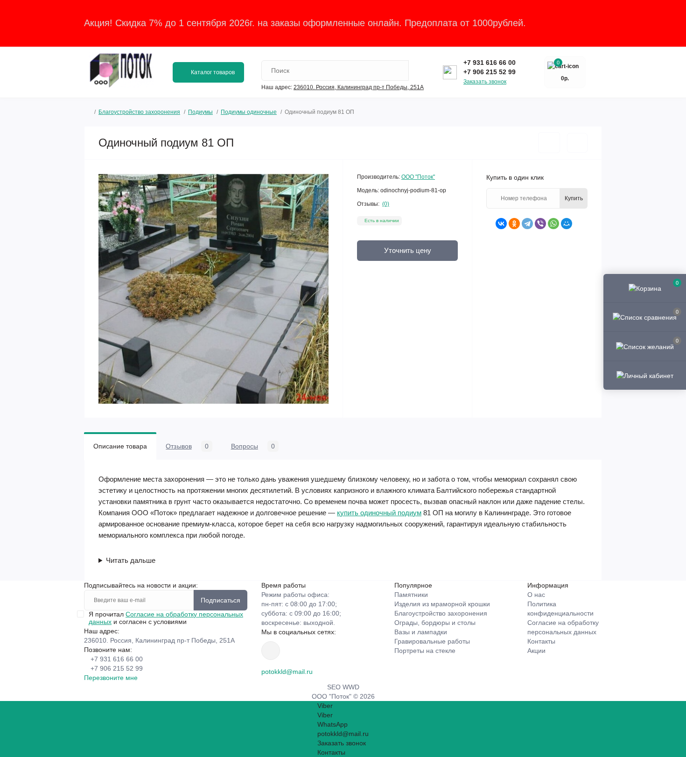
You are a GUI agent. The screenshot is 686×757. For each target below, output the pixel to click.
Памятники (411, 594)
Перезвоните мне (111, 677)
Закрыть (583, 23)
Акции (536, 650)
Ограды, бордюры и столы (435, 622)
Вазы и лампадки (420, 632)
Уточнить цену (407, 250)
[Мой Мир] (566, 223)
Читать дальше (130, 560)
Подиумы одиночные (249, 112)
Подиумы (200, 112)
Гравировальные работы (432, 641)
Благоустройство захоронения (139, 112)
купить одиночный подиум (379, 513)
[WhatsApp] (553, 223)
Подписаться (220, 600)
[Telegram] (527, 223)
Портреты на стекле (424, 650)
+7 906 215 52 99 (489, 72)
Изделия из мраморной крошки (442, 604)
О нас (536, 594)
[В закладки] (549, 142)
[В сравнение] (577, 143)
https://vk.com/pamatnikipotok (270, 650)
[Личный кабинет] (644, 375)
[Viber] (540, 223)
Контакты (541, 641)
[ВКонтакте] (501, 223)
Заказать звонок (484, 81)
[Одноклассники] (514, 223)
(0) (385, 204)
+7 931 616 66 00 (489, 62)
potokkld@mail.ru (287, 671)
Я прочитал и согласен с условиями (166, 617)
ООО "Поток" (418, 177)
